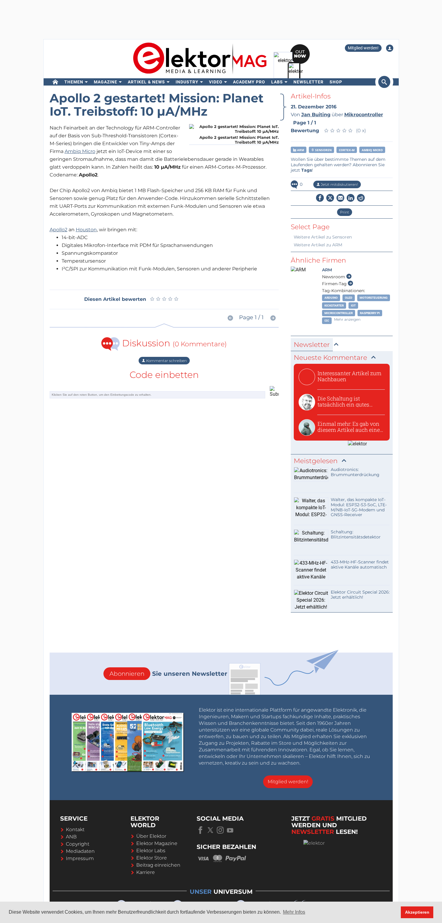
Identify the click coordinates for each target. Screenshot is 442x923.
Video (216, 82)
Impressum (80, 858)
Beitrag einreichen (158, 865)
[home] (55, 82)
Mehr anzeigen (347, 319)
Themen (73, 82)
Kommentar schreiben (166, 360)
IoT (353, 305)
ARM (300, 150)
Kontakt (75, 829)
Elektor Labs (150, 850)
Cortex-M (347, 150)
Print (344, 212)
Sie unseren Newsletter (168, 673)
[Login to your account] (389, 48)
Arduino (331, 297)
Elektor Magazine (156, 843)
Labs (277, 82)
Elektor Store (151, 858)
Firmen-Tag (335, 283)
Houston (86, 229)
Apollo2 (58, 229)
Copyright (77, 844)
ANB (71, 837)
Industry (187, 82)
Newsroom (334, 276)
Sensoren (323, 150)
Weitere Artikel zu (323, 237)
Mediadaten (80, 851)
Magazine (105, 82)
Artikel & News (146, 82)
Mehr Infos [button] (294, 912)
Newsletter (308, 82)
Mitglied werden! (363, 47)
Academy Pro (249, 82)
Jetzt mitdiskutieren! (339, 184)
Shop (336, 82)
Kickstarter (334, 305)
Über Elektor (151, 836)
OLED (348, 297)
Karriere (145, 872)
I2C (326, 320)
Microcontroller (338, 313)
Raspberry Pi (370, 313)
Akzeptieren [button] (417, 912)
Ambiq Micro (80, 151)
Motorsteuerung (374, 297)
